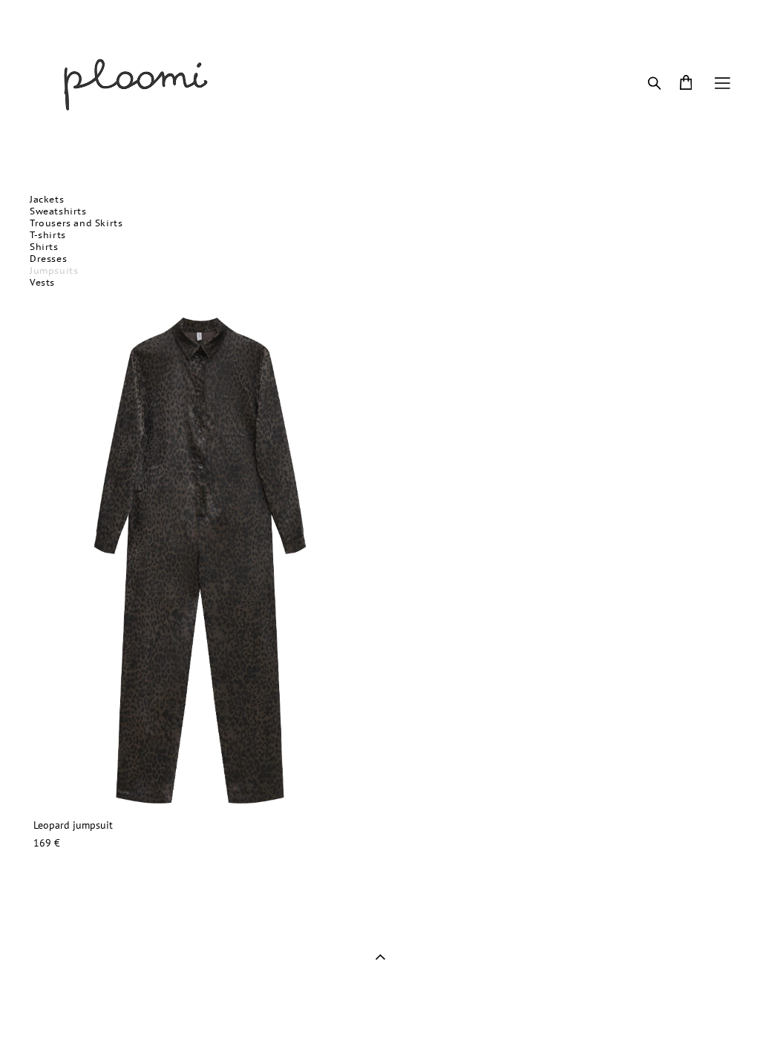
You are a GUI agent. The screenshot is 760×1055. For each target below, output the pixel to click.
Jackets (47, 199)
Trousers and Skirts (76, 223)
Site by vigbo (58, 1021)
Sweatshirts (58, 211)
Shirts (44, 246)
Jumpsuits (54, 270)
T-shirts (48, 234)
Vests (42, 282)
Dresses (48, 258)
